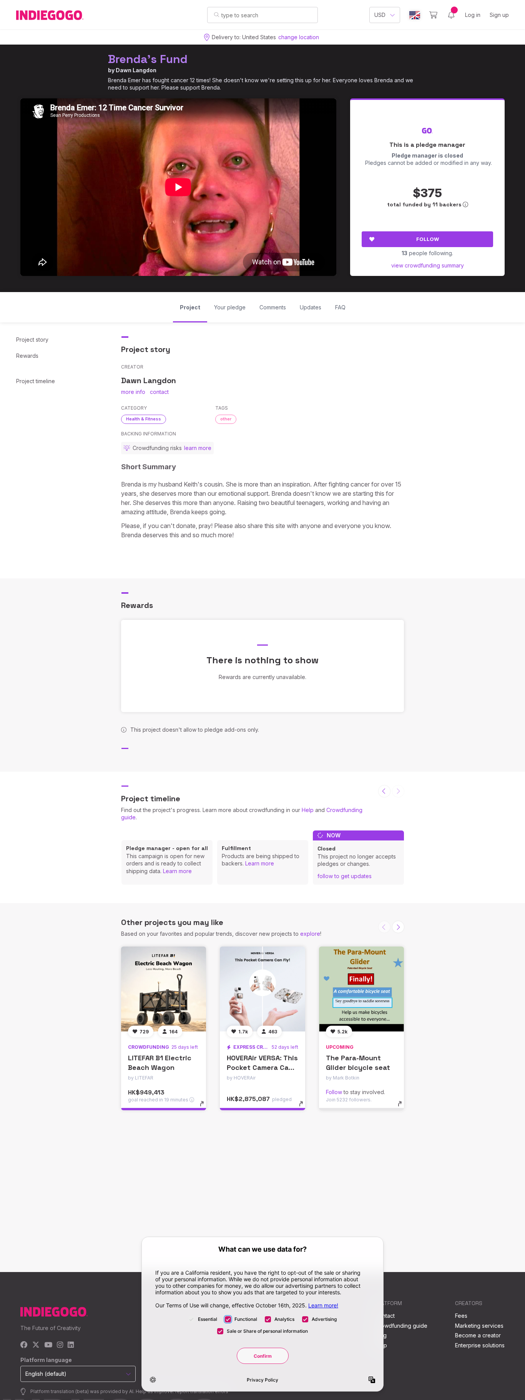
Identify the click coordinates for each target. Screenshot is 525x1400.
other (225, 419)
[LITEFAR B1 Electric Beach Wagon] (163, 989)
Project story (32, 339)
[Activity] (451, 15)
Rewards (27, 355)
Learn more (177, 871)
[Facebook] (24, 1345)
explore (310, 933)
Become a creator (478, 1335)
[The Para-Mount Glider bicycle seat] (361, 989)
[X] (36, 1345)
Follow (427, 239)
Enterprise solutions (480, 1345)
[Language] (415, 15)
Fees (461, 1315)
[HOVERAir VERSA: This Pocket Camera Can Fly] (262, 989)
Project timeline (35, 381)
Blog (381, 1335)
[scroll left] (384, 791)
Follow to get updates (344, 876)
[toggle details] (205, 1107)
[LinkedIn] (71, 1345)
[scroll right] (398, 927)
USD (379, 15)
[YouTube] (48, 1345)
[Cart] (433, 15)
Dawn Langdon (136, 70)
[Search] (216, 15)
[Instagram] (60, 1345)
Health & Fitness (143, 419)
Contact (385, 1315)
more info (133, 392)
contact (159, 392)
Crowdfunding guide (401, 1325)
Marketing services (479, 1325)
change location (298, 37)
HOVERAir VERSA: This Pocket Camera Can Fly (262, 1067)
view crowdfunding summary (427, 265)
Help (308, 810)
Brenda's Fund (148, 58)
